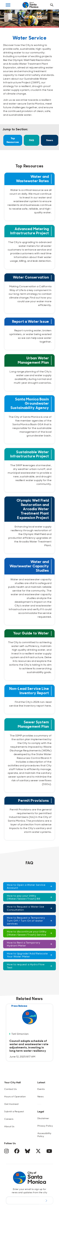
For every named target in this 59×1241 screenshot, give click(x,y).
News (49, 140)
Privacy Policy (45, 1125)
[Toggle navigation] (8, 5)
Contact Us (10, 1089)
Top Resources (13, 140)
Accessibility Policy (44, 1135)
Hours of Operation (15, 1096)
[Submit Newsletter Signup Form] (46, 1200)
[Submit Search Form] (8, 20)
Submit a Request (14, 1111)
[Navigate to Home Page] (30, 5)
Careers (8, 1119)
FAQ (31, 140)
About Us (9, 1126)
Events (41, 1089)
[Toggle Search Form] (51, 5)
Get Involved (11, 1104)
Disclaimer (43, 1118)
